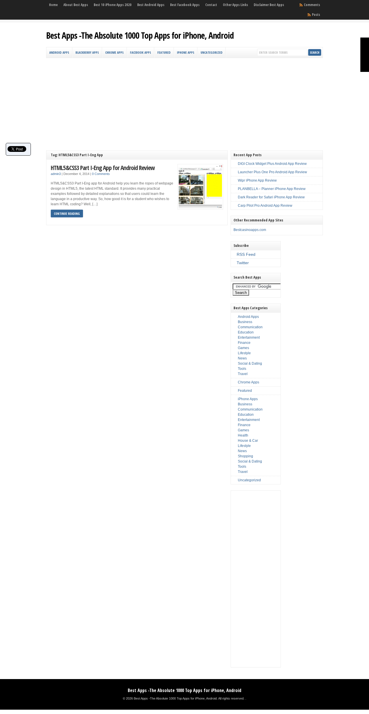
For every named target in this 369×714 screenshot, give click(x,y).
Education (246, 332)
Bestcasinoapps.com (250, 230)
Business (245, 322)
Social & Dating (250, 363)
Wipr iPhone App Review (257, 180)
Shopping (245, 456)
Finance (244, 343)
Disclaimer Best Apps (269, 4)
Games (243, 348)
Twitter (243, 262)
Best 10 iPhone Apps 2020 (112, 4)
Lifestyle (244, 353)
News (242, 358)
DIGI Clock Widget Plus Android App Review (272, 164)
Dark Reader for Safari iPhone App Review (271, 197)
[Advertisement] (184, 101)
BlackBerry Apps (87, 52)
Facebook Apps (140, 52)
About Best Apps (75, 4)
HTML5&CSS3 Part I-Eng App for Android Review (103, 167)
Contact (211, 4)
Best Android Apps (150, 4)
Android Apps (59, 52)
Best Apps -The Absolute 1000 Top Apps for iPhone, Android (140, 35)
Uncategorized (212, 52)
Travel (243, 374)
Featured (164, 52)
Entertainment (249, 337)
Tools (242, 369)
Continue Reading (67, 213)
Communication (250, 327)
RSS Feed (246, 254)
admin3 (56, 174)
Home (53, 4)
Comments (312, 4)
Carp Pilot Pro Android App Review (265, 206)
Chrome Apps (114, 52)
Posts (316, 14)
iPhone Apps (185, 52)
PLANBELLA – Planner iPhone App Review (272, 189)
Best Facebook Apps (184, 4)
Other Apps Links (235, 4)
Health (243, 435)
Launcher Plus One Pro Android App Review (272, 172)
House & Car (248, 441)
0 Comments (101, 174)
